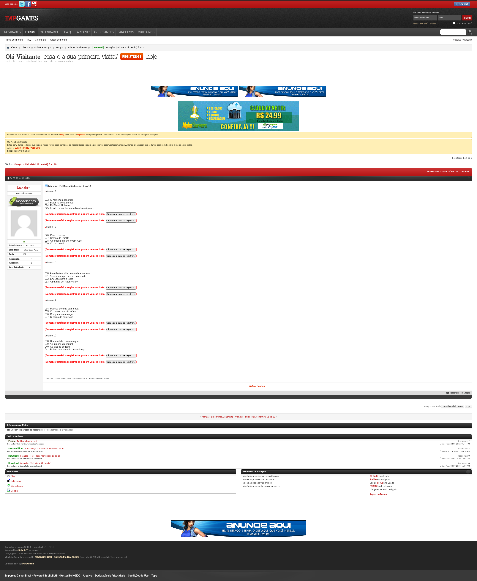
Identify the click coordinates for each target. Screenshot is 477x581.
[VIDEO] (374, 486)
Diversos (26, 47)
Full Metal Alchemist (27, 441)
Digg (13, 476)
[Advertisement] (238, 75)
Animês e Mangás (42, 47)
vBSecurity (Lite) (43, 557)
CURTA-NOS (146, 32)
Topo (468, 407)
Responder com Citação (460, 393)
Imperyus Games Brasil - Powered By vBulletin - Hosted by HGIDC (42, 575)
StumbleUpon (17, 486)
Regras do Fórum (378, 494)
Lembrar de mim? (463, 23)
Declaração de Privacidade (110, 575)
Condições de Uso (138, 575)
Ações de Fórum (58, 39)
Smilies (373, 479)
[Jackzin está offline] (24, 223)
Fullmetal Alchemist (77, 47)
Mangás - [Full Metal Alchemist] (217, 417)
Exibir (465, 171)
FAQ (29, 39)
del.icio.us (16, 481)
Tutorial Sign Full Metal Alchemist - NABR (44, 448)
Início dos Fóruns (14, 39)
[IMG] (380, 483)
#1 (468, 177)
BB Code (374, 476)
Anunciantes (104, 32)
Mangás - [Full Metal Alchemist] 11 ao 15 (255, 417)
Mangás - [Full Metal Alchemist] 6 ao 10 (35, 164)
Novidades (12, 32)
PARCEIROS (126, 32)
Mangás (59, 47)
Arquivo (87, 575)
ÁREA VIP (83, 32)
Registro (433, 23)
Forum (30, 32)
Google (14, 491)
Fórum (14, 47)
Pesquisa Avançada (462, 39)
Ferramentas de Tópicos (442, 171)
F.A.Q (67, 32)
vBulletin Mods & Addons (66, 557)
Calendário (40, 39)
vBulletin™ (22, 550)
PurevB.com (28, 564)
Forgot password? (420, 23)
